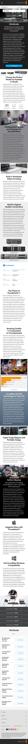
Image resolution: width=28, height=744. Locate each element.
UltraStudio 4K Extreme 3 (14, 260)
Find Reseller (14, 65)
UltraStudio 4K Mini (14, 252)
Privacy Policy (8, 737)
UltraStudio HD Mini (14, 245)
